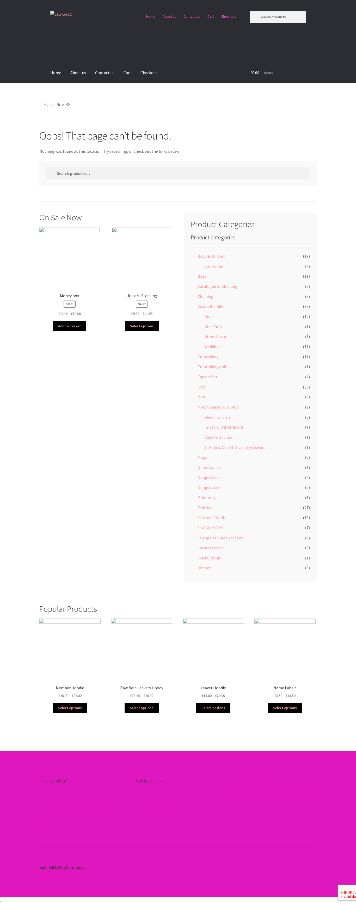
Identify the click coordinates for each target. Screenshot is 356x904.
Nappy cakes (209, 487)
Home (150, 16)
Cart (210, 16)
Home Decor (215, 336)
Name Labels (209, 467)
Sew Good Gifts (211, 527)
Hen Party (213, 326)
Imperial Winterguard (223, 427)
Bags (202, 276)
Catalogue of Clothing (217, 286)
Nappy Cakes (209, 477)
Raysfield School (219, 437)
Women (204, 567)
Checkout (228, 16)
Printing (205, 507)
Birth (209, 316)
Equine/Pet (208, 376)
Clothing (205, 296)
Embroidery (208, 356)
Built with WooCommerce (62, 867)
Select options (142, 326)
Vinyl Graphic (209, 558)
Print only (207, 497)
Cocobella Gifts (211, 306)
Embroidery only (212, 366)
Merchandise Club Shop (218, 407)
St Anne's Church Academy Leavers (234, 447)
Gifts (202, 387)
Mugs (202, 457)
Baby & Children (212, 256)
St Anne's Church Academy (221, 537)
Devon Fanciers (217, 417)
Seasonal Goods (212, 517)
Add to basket (69, 326)
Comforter (214, 266)
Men (201, 396)
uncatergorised (211, 547)
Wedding (212, 346)
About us (169, 16)
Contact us (191, 16)
